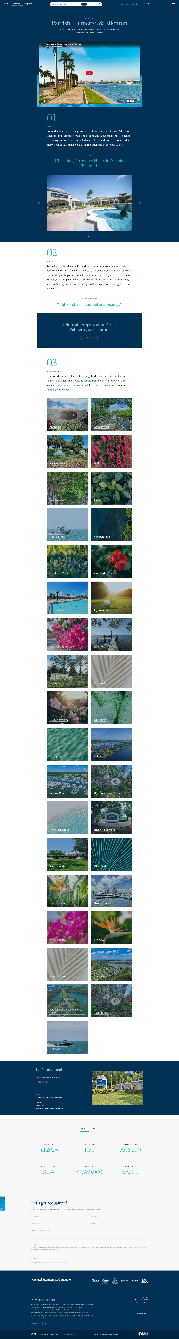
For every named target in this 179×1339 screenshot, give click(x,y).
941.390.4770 (40, 1105)
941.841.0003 (134, 4)
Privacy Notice (44, 1334)
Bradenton (42, 1081)
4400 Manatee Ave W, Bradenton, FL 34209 (49, 1097)
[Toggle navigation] (173, 4)
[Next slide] (140, 203)
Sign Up (149, 4)
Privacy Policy (56, 1249)
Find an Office (142, 1303)
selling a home (67, 1312)
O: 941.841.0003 (141, 1300)
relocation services (46, 1315)
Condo (94, 1129)
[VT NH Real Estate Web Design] (143, 1334)
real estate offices (68, 1307)
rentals (74, 1312)
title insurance (35, 1315)
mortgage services (83, 1312)
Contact (144, 1297)
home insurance (59, 1315)
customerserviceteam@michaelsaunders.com (49, 1108)
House (84, 1129)
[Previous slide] (39, 203)
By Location (94, 4)
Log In (143, 4)
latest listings (81, 1315)
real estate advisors (37, 1310)
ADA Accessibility (69, 1334)
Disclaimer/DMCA (56, 1334)
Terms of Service (61, 1262)
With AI (84, 4)
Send (34, 1258)
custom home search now (39, 1318)
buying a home (57, 1312)
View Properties (89, 337)
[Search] (100, 4)
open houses (72, 1315)
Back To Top (142, 1313)
